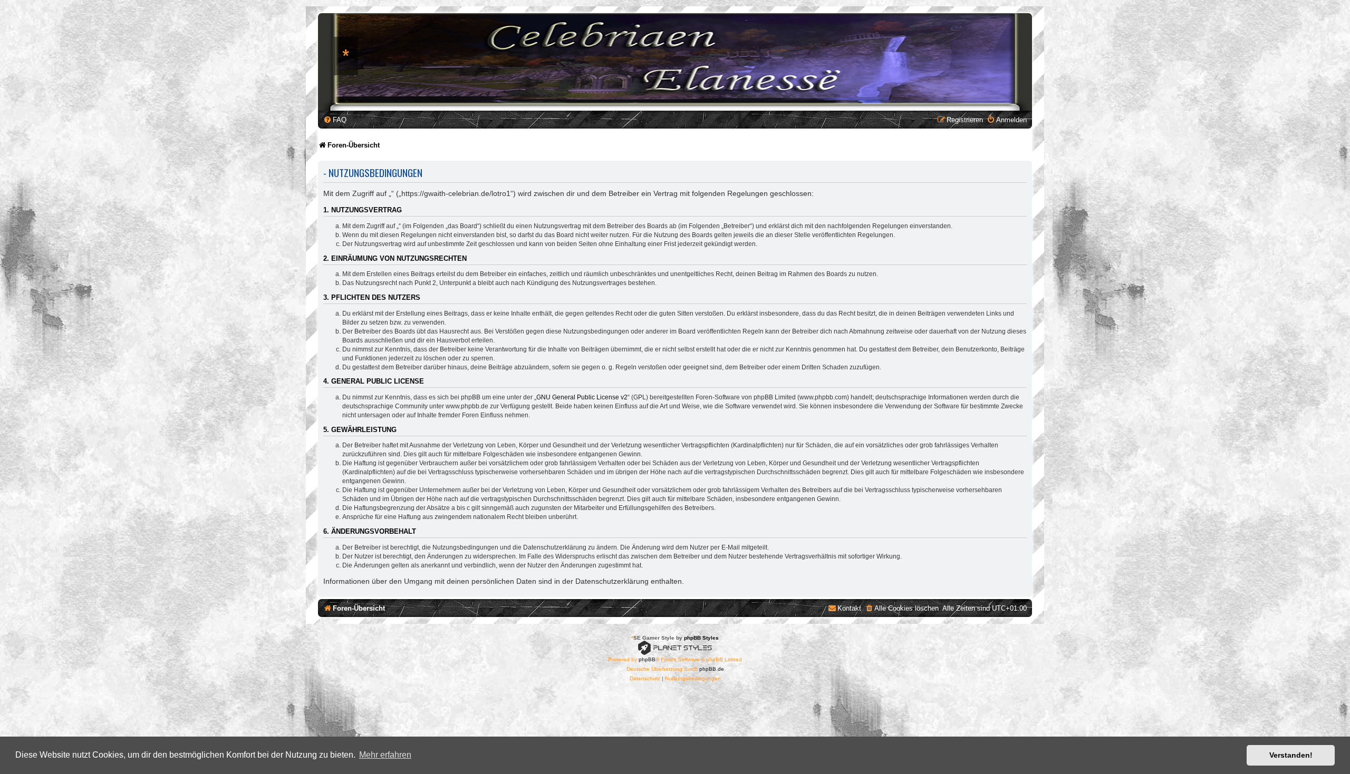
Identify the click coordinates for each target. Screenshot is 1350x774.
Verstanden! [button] (1291, 755)
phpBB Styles (701, 638)
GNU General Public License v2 (582, 397)
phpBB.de (711, 669)
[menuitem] (334, 120)
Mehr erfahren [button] (385, 754)
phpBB (647, 659)
